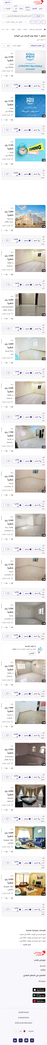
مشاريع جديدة (27, 8)
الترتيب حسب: (16, 45)
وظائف (42, 969)
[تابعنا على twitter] (21, 1040)
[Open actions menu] (2, 86)
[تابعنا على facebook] (26, 1040)
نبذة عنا (42, 965)
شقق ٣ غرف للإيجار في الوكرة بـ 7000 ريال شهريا (31, 937)
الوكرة (38, 16)
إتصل (35, 85)
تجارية (21, 8)
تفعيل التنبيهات (36, 45)
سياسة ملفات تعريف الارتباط (23, 1022)
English (31, 1031)
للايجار (34, 8)
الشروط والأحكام (23, 1012)
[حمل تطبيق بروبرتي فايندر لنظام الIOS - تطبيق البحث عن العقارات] (39, 990)
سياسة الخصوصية (23, 1017)
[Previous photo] (17, 62)
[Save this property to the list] (7, 86)
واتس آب (16, 86)
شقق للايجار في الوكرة (35, 29)
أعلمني (31, 653)
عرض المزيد (27, 944)
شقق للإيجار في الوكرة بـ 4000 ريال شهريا (33, 934)
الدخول (7, 2)
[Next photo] (44, 62)
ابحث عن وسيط (15, 8)
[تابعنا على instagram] (32, 1040)
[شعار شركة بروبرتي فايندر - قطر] (38, 2)
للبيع (40, 8)
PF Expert (42, 981)
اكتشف (8, 8)
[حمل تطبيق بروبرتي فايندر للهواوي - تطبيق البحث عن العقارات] (39, 1001)
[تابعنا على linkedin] (15, 1040)
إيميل (26, 85)
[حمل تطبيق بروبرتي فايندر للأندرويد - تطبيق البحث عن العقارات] (39, 995)
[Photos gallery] (30, 61)
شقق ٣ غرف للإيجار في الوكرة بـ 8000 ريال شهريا (31, 941)
